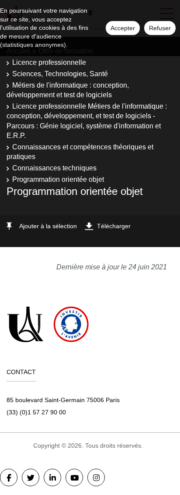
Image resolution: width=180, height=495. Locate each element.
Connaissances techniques (54, 168)
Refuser (160, 28)
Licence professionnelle (49, 62)
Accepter (123, 28)
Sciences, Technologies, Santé (60, 74)
